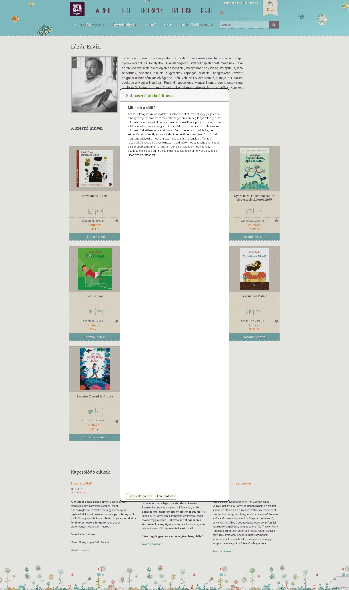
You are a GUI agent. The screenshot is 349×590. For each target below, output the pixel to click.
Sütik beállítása (165, 496)
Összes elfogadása (139, 496)
